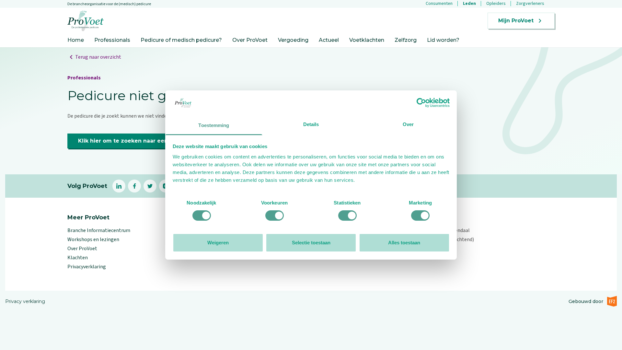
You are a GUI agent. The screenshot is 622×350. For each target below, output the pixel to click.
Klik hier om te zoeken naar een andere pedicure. (148, 141)
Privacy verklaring (25, 301)
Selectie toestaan (311, 242)
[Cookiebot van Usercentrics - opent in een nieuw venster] (421, 103)
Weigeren (218, 242)
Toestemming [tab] (213, 125)
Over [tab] (408, 124)
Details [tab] (311, 124)
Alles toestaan (404, 242)
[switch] (274, 215)
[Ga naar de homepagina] (85, 21)
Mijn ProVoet (516, 21)
